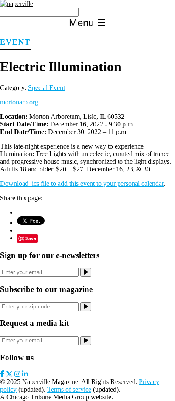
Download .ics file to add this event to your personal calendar (82, 183)
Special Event (46, 87)
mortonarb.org (20, 102)
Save (30, 238)
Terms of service (69, 389)
